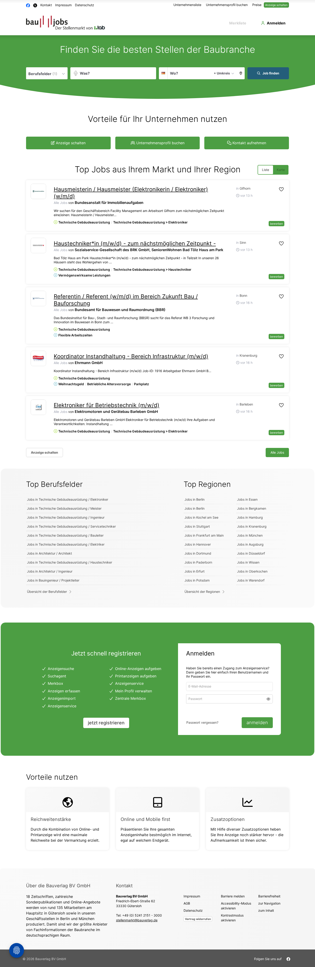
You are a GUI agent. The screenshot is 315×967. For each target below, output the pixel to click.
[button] (241, 73)
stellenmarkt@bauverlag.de (137, 920)
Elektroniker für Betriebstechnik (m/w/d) (106, 405)
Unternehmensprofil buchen (227, 4)
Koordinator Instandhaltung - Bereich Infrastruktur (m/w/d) (131, 356)
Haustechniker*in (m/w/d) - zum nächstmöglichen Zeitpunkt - (135, 243)
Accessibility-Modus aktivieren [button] (236, 905)
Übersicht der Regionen (202, 592)
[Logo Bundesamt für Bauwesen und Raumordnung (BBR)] (38, 298)
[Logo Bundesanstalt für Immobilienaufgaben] (38, 191)
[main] (157, 451)
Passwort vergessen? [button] (202, 722)
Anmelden (276, 23)
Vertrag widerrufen (198, 919)
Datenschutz (84, 5)
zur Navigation (269, 903)
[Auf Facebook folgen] (288, 959)
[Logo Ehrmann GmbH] (38, 358)
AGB (187, 903)
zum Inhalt (266, 910)
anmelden (257, 722)
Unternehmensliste (187, 4)
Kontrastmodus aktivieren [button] (232, 917)
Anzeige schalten (276, 5)
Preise (257, 4)
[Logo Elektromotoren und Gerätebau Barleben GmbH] (38, 407)
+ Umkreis (222, 73)
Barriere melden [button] (233, 896)
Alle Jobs (60, 203)
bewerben (276, 223)
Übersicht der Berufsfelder (47, 592)
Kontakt (46, 5)
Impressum (63, 5)
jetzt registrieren (106, 723)
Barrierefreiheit (269, 896)
